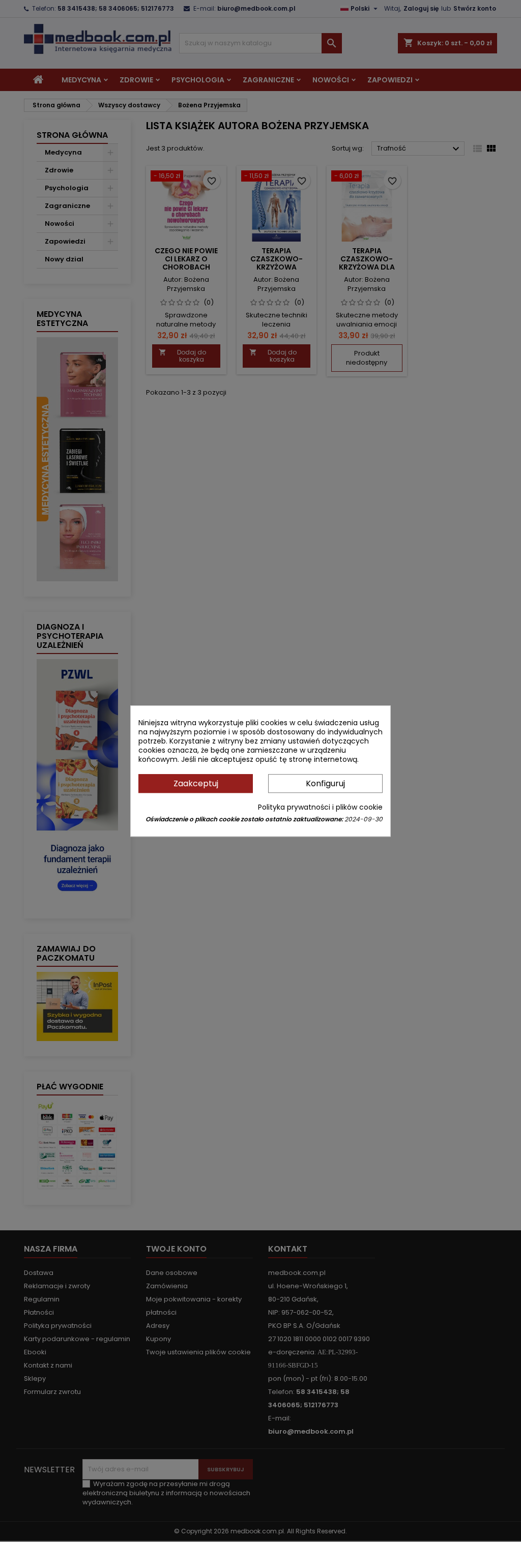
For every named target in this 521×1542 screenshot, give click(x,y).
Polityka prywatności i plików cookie (320, 807)
